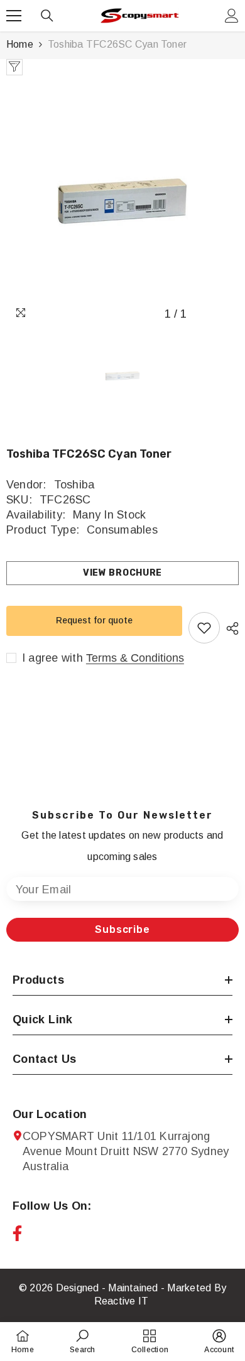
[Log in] (232, 16)
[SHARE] (229, 628)
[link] (82, 1341)
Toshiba (74, 484)
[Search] (47, 15)
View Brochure (122, 573)
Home (19, 44)
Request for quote (94, 620)
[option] (122, 200)
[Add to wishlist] (204, 627)
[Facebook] (17, 1233)
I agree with (52, 658)
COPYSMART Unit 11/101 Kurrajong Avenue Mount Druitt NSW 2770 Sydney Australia (126, 1151)
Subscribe (122, 929)
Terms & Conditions (135, 658)
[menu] (13, 15)
